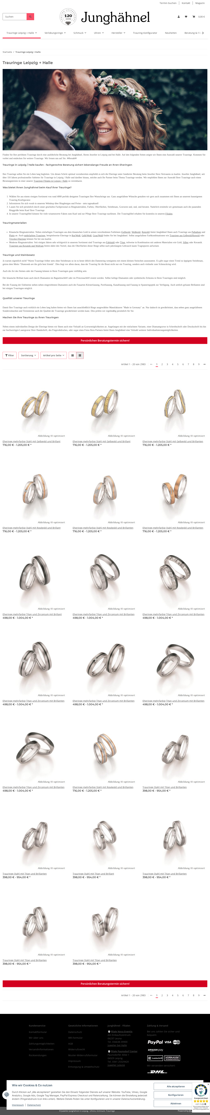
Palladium (196, 232)
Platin (12, 235)
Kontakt (186, 3)
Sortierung (27, 355)
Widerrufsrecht (76, 1049)
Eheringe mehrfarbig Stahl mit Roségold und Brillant (32, 527)
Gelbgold (126, 232)
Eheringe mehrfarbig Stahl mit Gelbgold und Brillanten (173, 441)
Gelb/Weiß (87, 235)
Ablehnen (175, 1103)
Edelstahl (110, 242)
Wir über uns (36, 1037)
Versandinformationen (41, 1049)
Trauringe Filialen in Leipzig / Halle (51, 181)
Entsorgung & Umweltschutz (83, 1066)
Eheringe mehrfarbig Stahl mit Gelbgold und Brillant (31, 441)
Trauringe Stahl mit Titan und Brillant (93, 873)
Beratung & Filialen (195, 32)
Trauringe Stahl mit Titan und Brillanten (165, 787)
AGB (70, 1043)
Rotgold (145, 232)
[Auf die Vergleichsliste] (53, 380)
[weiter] (204, 364)
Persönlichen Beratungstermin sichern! (105, 340)
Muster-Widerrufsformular (83, 1055)
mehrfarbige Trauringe (34, 235)
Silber (186, 242)
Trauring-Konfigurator (145, 32)
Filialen (168, 214)
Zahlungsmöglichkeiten (41, 1043)
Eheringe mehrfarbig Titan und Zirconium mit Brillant (32, 614)
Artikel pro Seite (52, 355)
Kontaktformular (38, 1032)
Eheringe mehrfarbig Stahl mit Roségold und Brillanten (103, 527)
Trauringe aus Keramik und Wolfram (26, 246)
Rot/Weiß (76, 235)
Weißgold (136, 232)
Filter (11, 355)
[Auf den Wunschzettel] (61, 380)
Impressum (18, 1105)
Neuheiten (171, 32)
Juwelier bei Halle (117, 1045)
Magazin (200, 3)
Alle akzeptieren (176, 1086)
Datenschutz (34, 1105)
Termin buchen (168, 3)
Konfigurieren (176, 1095)
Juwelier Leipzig (116, 1065)
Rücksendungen (38, 1055)
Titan (122, 242)
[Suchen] (30, 16)
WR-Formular (75, 1037)
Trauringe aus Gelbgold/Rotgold (185, 235)
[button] (178, 16)
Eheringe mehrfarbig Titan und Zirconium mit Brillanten (104, 614)
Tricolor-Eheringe (17, 239)
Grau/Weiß (98, 235)
